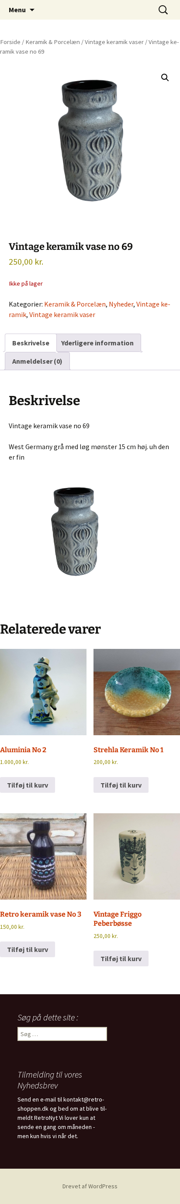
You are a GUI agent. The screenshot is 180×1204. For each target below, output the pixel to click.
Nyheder (121, 304)
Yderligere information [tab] (97, 342)
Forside (10, 42)
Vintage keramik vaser (114, 42)
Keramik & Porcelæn (52, 42)
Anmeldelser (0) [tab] (37, 361)
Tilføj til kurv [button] (27, 785)
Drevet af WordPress (90, 1186)
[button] (165, 77)
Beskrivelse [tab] (30, 342)
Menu (17, 9)
